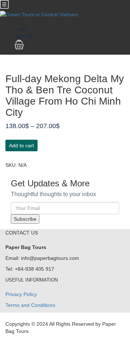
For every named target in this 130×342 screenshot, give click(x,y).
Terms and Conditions (30, 305)
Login (20, 29)
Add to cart (21, 145)
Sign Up (23, 36)
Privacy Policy (21, 294)
